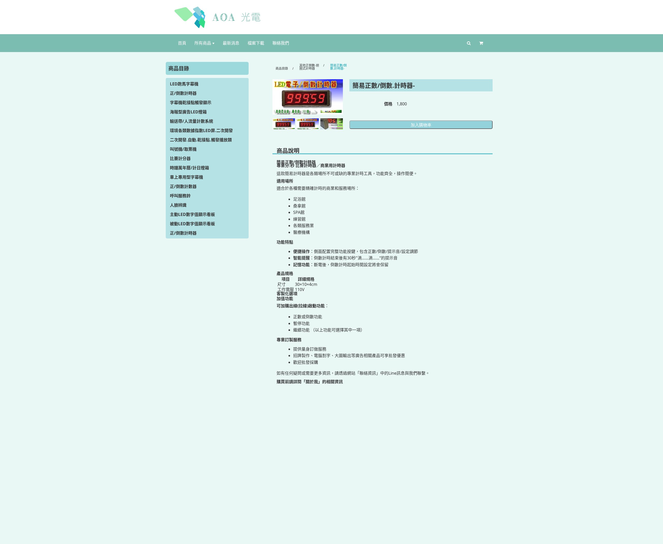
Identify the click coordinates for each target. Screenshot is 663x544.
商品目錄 (282, 68)
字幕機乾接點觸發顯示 (190, 102)
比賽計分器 (180, 158)
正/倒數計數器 (183, 186)
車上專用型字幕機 (186, 177)
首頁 (182, 43)
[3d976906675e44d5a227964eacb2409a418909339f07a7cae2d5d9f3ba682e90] (331, 124)
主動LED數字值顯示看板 (192, 214)
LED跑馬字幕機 (184, 84)
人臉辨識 (178, 205)
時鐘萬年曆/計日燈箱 (189, 168)
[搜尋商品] (469, 43)
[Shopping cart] (482, 43)
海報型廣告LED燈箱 (188, 112)
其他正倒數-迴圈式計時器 (309, 67)
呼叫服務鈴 (180, 196)
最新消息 (231, 43)
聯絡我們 (280, 43)
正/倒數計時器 (183, 93)
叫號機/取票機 (183, 149)
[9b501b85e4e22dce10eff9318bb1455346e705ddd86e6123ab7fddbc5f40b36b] (307, 96)
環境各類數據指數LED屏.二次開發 (201, 130)
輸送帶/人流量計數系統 (191, 121)
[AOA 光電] (331, 17)
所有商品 (202, 43)
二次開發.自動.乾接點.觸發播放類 (201, 140)
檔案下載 (256, 43)
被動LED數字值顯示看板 (192, 224)
